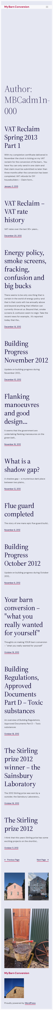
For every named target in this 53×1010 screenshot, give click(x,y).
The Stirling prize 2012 (21, 824)
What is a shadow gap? (22, 465)
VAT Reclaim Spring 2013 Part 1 (22, 137)
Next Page (43, 860)
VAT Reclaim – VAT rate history (24, 211)
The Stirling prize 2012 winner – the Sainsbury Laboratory (22, 767)
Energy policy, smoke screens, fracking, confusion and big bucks (25, 269)
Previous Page (11, 860)
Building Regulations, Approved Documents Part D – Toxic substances (23, 690)
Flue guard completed (19, 509)
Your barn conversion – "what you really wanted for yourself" (23, 616)
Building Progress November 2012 (26, 351)
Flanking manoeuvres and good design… (21, 409)
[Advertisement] (26, 45)
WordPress (30, 1003)
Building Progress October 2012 (22, 555)
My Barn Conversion (16, 7)
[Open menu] (47, 7)
